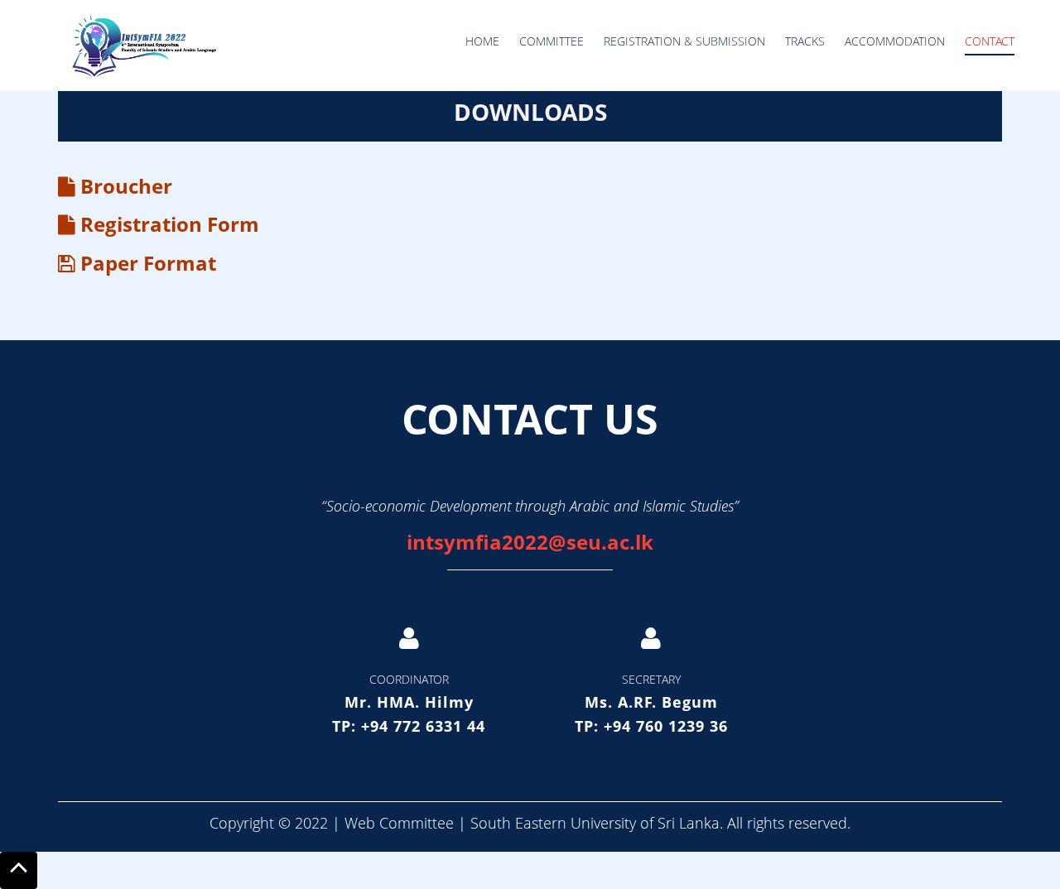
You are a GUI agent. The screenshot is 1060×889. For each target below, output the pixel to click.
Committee (551, 41)
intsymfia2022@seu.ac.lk (530, 541)
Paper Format (145, 262)
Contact (989, 41)
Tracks (805, 41)
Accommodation (895, 41)
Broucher (123, 185)
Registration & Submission (684, 41)
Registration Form (167, 224)
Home (482, 41)
